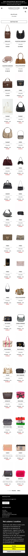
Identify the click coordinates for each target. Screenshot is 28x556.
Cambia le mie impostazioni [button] (14, 551)
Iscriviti (5, 503)
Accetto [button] (14, 546)
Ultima (18, 490)
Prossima (14, 490)
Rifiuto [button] (14, 548)
